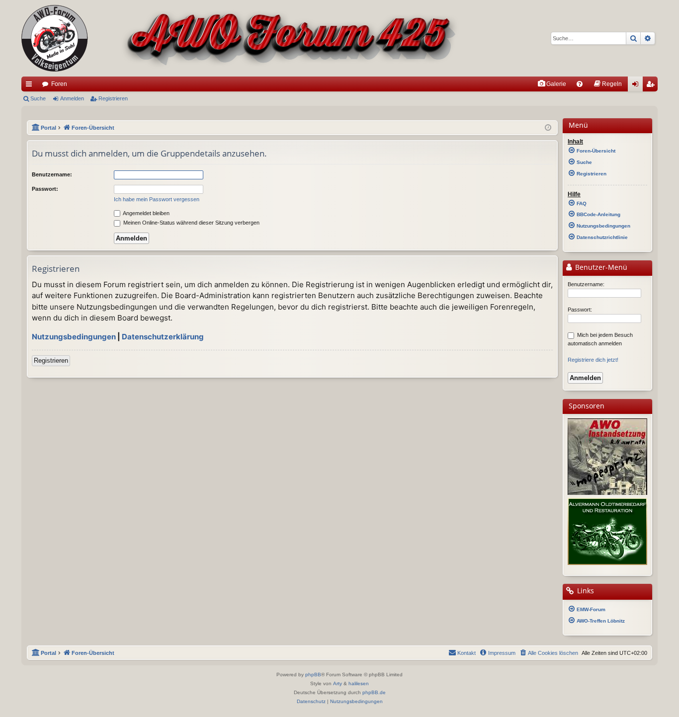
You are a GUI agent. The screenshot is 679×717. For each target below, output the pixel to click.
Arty (337, 683)
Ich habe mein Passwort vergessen (156, 199)
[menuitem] (551, 84)
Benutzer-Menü (600, 267)
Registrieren (113, 98)
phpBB (313, 674)
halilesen (358, 683)
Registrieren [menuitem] (652, 85)
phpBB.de (374, 692)
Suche (38, 98)
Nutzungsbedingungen (74, 336)
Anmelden (72, 98)
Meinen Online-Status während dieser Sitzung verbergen (190, 223)
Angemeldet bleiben (146, 213)
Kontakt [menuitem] (466, 653)
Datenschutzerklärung (163, 336)
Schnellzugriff (30, 85)
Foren (59, 83)
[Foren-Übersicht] (240, 38)
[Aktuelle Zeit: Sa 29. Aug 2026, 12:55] (548, 128)
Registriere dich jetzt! (593, 360)
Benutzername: (52, 174)
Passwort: (45, 189)
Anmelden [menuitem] (637, 85)
